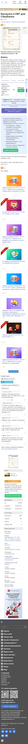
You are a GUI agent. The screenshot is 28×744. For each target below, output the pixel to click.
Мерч (5, 669)
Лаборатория (8, 637)
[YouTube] (2, 736)
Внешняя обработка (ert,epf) (12, 549)
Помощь (4, 681)
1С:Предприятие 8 (9, 554)
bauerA (6, 418)
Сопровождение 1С (10, 643)
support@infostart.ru (8, 702)
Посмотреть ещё (13, 371)
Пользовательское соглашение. (10, 717)
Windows (7, 564)
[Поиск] (6, 2)
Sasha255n (7, 426)
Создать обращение (10, 706)
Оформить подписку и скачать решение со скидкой (14, 110)
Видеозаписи (8, 660)
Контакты (4, 684)
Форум (6, 666)
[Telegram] (2, 731)
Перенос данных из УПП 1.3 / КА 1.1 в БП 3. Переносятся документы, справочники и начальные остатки (13, 189)
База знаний (8, 634)
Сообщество (5, 675)
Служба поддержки (10, 688)
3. (2, 403)
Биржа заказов (9, 663)
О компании (5, 673)
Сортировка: (10, 385)
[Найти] (25, 626)
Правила (4, 679)
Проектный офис (9, 655)
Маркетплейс (8, 652)
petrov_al (6, 392)
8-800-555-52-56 (7, 700)
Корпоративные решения (12, 646)
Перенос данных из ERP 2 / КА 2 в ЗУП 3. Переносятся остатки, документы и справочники (13, 361)
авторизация (13, 449)
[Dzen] (14, 731)
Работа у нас (5, 682)
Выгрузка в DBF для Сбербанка (13, 15)
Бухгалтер (7, 545)
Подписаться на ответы (8, 378)
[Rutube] (6, 736)
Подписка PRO (6, 677)
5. (2, 435)
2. (2, 418)
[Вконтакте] (6, 731)
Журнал (6, 631)
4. (2, 426)
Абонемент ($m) (9, 586)
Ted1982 (7, 403)
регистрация (5, 449)
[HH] (10, 731)
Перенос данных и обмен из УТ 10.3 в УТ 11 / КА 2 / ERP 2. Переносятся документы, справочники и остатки (14, 287)
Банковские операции (15, 540)
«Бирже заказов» (19, 123)
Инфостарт (4, 164)
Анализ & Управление (11, 640)
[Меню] (2, 2)
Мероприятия (8, 657)
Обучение (7, 649)
